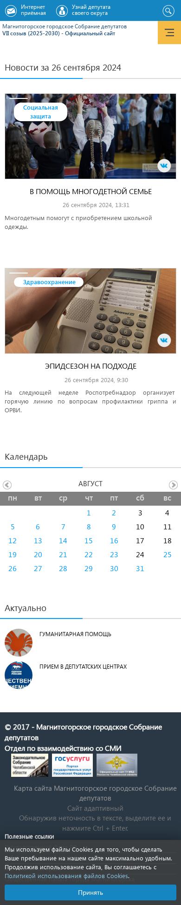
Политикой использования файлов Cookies (66, 875)
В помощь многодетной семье (91, 191)
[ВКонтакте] (164, 166)
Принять (90, 892)
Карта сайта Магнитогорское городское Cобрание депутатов (95, 792)
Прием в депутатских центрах (83, 666)
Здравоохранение (49, 282)
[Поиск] (168, 11)
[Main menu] (169, 32)
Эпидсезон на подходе (90, 366)
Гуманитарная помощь (75, 634)
